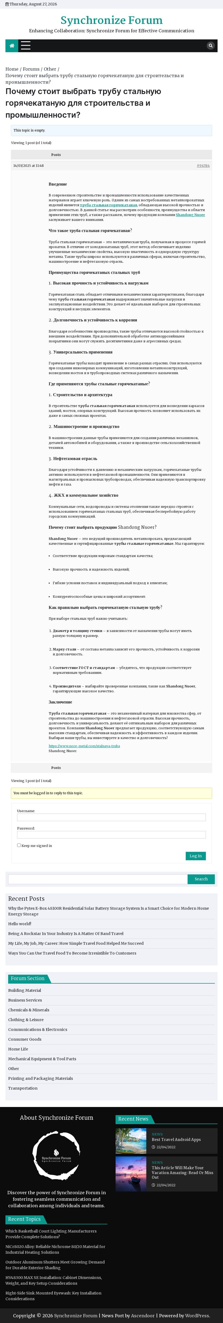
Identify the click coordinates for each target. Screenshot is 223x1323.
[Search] (211, 46)
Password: (26, 828)
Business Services (25, 1000)
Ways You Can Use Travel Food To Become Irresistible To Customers (72, 953)
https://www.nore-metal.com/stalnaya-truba (84, 746)
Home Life (18, 1049)
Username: (26, 811)
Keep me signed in (36, 846)
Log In (196, 856)
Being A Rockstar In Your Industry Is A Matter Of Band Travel (65, 933)
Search (201, 879)
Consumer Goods (24, 1039)
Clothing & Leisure (26, 1019)
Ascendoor (143, 1315)
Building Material (24, 990)
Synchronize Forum (111, 21)
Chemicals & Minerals (28, 1010)
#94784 (203, 166)
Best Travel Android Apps (176, 1140)
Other (13, 1068)
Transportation (23, 1088)
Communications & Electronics (37, 1029)
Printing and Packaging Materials (40, 1078)
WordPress (197, 1315)
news (157, 1134)
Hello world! (19, 923)
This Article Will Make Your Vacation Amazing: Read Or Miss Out (182, 1173)
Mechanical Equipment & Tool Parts (42, 1058)
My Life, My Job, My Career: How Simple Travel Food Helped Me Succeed (76, 943)
